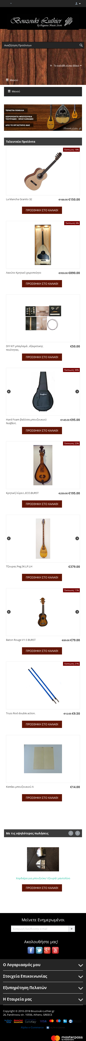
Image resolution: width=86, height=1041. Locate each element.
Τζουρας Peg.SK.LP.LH (19, 566)
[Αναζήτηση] (81, 45)
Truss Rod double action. (20, 713)
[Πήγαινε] (71, 929)
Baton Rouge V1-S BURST (21, 640)
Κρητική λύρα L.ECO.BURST (22, 493)
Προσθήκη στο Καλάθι (42, 210)
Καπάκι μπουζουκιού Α (20, 786)
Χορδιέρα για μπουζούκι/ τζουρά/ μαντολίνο (35, 878)
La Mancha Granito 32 (19, 199)
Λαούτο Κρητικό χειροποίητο (23, 272)
